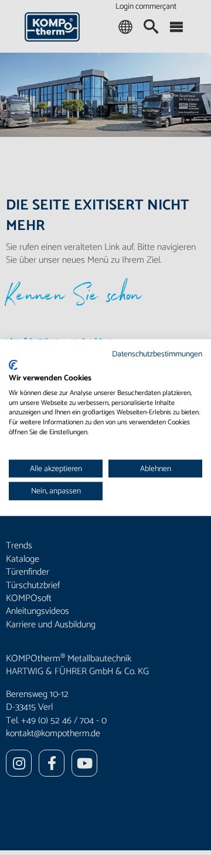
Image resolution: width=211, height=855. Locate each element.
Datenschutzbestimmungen (157, 353)
